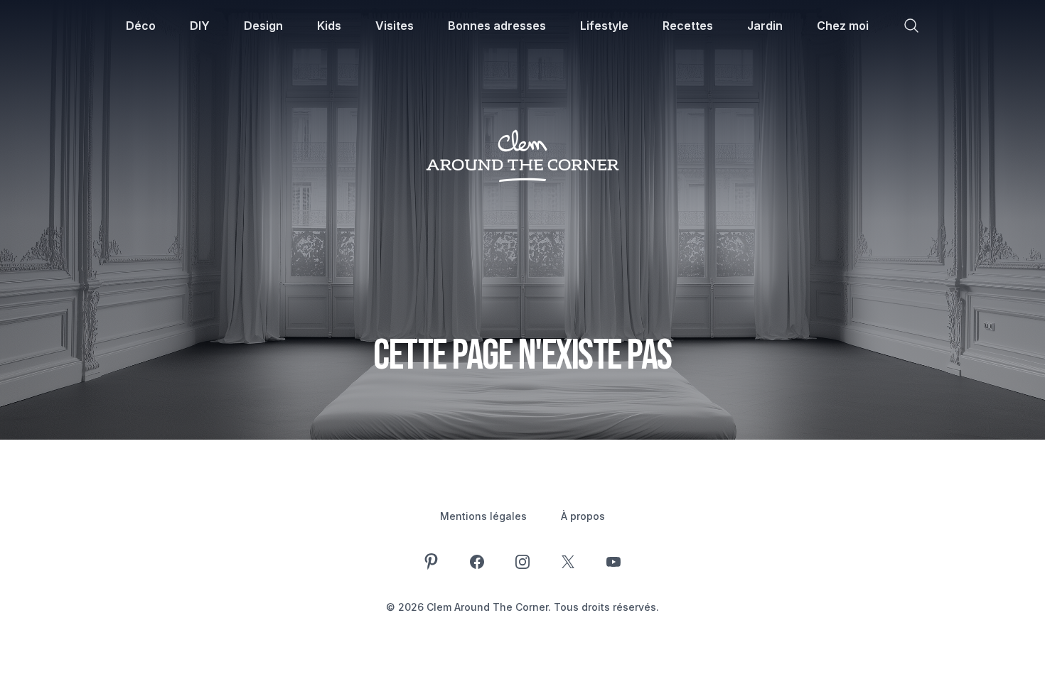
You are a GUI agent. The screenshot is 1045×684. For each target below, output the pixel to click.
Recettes (688, 25)
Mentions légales (483, 516)
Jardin (765, 25)
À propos (583, 516)
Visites (394, 25)
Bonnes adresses (497, 25)
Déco (141, 25)
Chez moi (843, 25)
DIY (200, 25)
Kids (329, 25)
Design (263, 25)
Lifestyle (604, 25)
